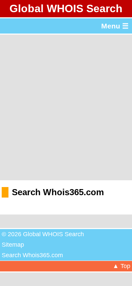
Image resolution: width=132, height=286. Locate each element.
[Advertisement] (66, 107)
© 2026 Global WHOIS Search (43, 234)
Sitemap (13, 244)
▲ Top (121, 266)
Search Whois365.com (32, 255)
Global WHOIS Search (66, 8)
